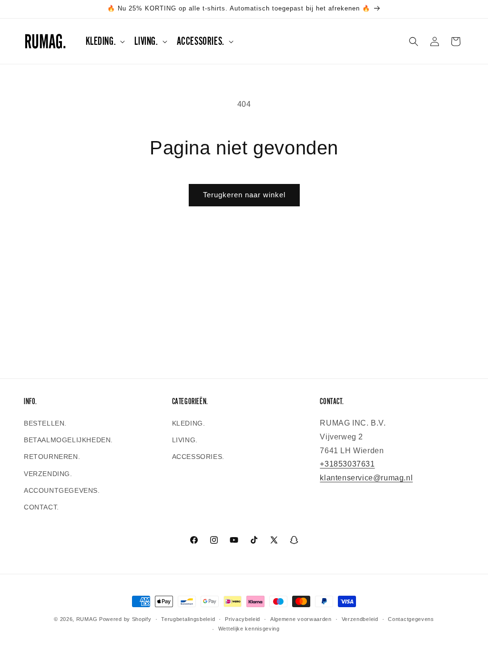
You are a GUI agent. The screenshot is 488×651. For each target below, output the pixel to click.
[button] (104, 41)
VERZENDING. (48, 474)
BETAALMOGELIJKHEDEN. (68, 440)
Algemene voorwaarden (301, 619)
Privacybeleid (242, 619)
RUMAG (87, 619)
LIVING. (185, 440)
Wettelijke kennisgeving (249, 628)
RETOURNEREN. (52, 456)
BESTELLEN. (45, 423)
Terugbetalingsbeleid (188, 619)
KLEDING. (188, 423)
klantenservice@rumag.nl (366, 478)
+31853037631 (347, 464)
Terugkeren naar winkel (244, 195)
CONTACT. (41, 507)
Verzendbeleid (360, 619)
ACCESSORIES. (198, 456)
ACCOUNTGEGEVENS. (62, 490)
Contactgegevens (411, 619)
